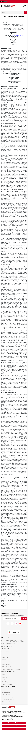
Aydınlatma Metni (6, 689)
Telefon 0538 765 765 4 (7, 646)
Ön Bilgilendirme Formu (8, 699)
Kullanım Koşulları (6, 701)
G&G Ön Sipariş (4, 1)
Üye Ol (3, 674)
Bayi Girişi (23, 6)
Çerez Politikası (6, 694)
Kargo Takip (5, 682)
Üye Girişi (4, 677)
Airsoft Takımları (6, 664)
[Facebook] (7, 623)
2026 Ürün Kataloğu (7, 662)
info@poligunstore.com (18, 35)
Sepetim (4, 679)
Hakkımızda (5, 657)
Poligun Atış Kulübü (7, 667)
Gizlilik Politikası (6, 692)
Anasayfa (4, 655)
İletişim (4, 659)
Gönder (24, 618)
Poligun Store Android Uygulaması (11, 669)
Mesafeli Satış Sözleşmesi (8, 697)
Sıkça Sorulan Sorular (7, 684)
